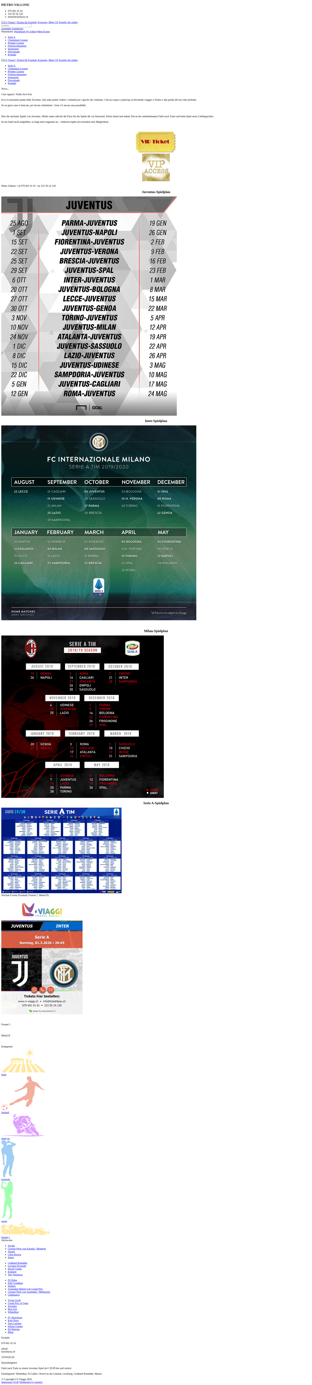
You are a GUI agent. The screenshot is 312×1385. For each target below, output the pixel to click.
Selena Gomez (15, 1326)
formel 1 (5, 1237)
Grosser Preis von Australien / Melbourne (29, 1292)
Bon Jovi (12, 1309)
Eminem (12, 1271)
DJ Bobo (12, 1280)
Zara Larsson (14, 1323)
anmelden (6, 28)
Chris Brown (14, 1254)
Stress (11, 1257)
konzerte (5, 1179)
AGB (16, 1382)
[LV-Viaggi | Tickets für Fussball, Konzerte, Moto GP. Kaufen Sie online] (39, 22)
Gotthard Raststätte (17, 1263)
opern (4, 1221)
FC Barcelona (15, 1317)
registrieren (17, 28)
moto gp (5, 1138)
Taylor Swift (14, 1300)
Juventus (12, 1306)
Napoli (11, 1251)
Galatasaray (14, 1294)
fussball (5, 1112)
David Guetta (15, 1268)
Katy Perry (13, 1320)
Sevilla (11, 1245)
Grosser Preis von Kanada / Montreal (27, 1248)
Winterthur (13, 1312)
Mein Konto (43, 31)
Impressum (7, 1382)
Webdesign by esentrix (31, 1382)
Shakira (12, 1286)
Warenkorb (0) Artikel (25, 31)
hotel (3, 1074)
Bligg (10, 1332)
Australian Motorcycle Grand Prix (25, 1289)
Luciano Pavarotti (17, 1266)
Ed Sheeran (14, 1329)
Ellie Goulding (15, 1283)
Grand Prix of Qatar (18, 1303)
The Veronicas (15, 1274)
